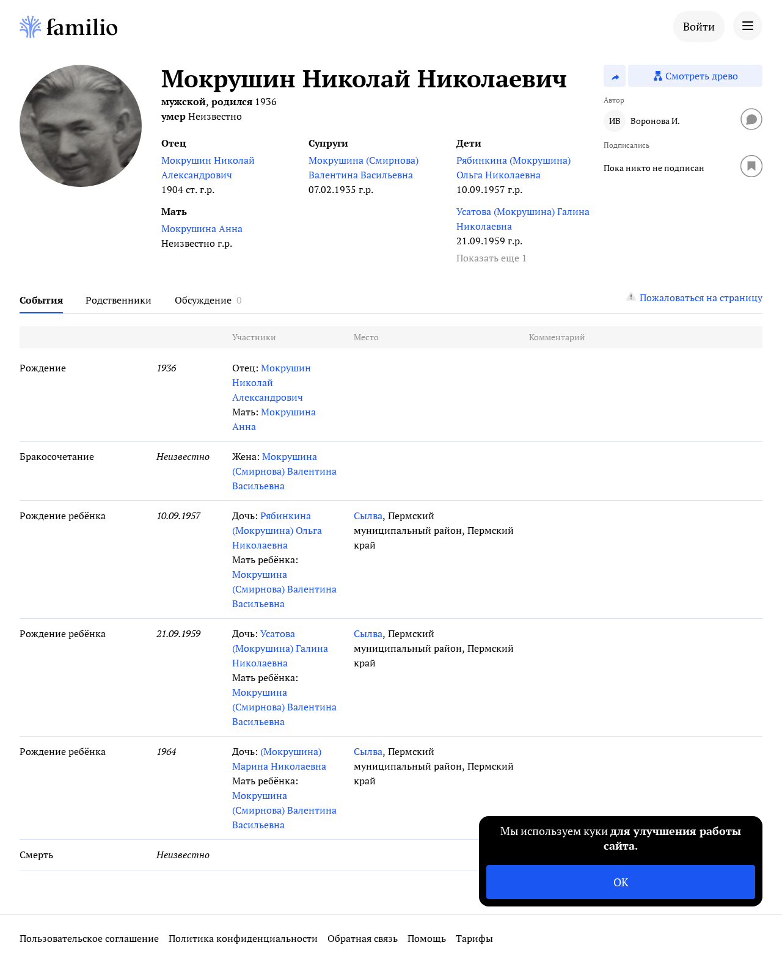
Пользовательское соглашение (89, 938)
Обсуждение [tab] (203, 300)
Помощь (426, 938)
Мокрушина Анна (202, 228)
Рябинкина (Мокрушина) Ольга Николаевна (513, 167)
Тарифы (474, 938)
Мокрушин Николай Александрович (208, 167)
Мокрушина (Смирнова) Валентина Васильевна (363, 167)
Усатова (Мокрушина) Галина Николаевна (523, 219)
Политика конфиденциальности (243, 938)
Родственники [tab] (119, 300)
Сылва (368, 515)
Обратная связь (362, 938)
